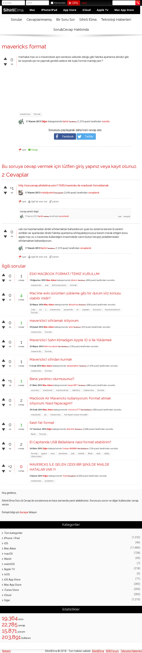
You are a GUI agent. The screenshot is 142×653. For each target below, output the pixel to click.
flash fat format (42, 423)
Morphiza (73, 304)
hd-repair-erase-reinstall (75, 415)
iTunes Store (11, 589)
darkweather (73, 366)
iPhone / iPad (12, 538)
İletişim (6, 650)
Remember (59, 3)
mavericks (25, 114)
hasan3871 (72, 385)
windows (63, 453)
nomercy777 (74, 410)
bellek (81, 453)
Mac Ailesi (51, 280)
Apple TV (9, 569)
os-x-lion (35, 390)
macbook (47, 390)
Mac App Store (124, 10)
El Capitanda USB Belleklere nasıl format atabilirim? (70, 442)
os (40, 309)
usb (73, 453)
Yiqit (65, 476)
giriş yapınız (87, 166)
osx (46, 285)
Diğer (45, 121)
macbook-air (62, 390)
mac (33, 309)
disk (98, 453)
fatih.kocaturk (50, 346)
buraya (24, 512)
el (77, 309)
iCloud (86, 10)
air (45, 415)
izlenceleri (36, 456)
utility (106, 453)
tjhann (74, 280)
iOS (6, 543)
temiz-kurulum (59, 285)
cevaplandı (93, 192)
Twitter (89, 136)
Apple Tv (102, 10)
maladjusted (47, 192)
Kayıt (84, 3)
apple (44, 453)
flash (33, 434)
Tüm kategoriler (13, 532)
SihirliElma (98, 650)
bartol (65, 121)
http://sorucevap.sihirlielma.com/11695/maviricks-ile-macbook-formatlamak (63, 185)
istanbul (76, 390)
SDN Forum (112, 650)
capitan (85, 309)
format (37, 114)
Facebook (68, 136)
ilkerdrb (70, 429)
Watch (7, 558)
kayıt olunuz (123, 166)
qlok (71, 327)
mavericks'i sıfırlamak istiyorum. (54, 321)
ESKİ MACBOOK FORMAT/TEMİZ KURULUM (64, 274)
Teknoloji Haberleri (116, 19)
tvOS (7, 574)
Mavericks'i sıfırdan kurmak (51, 359)
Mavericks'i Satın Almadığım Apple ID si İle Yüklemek (71, 340)
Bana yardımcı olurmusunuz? (52, 379)
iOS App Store (12, 579)
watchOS (9, 564)
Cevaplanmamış (39, 19)
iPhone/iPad (49, 10)
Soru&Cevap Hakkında (71, 29)
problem (49, 481)
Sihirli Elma (88, 19)
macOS (8, 553)
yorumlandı (64, 216)
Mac (32, 10)
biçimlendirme (112, 309)
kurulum (97, 309)
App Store (69, 10)
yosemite (68, 309)
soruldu (106, 121)
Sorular (16, 19)
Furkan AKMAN (69, 448)
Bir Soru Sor (65, 19)
